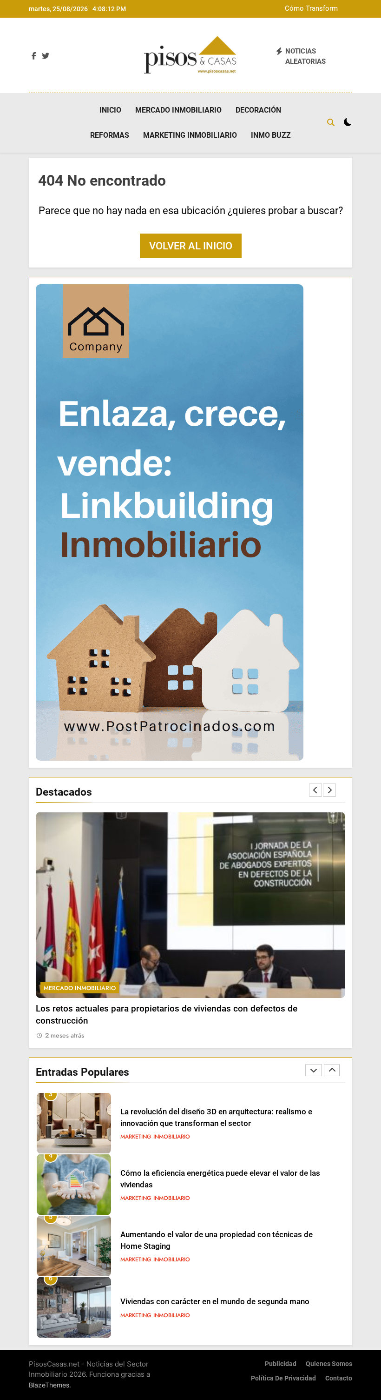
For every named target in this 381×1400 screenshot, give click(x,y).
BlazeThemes (49, 1385)
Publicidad (280, 1364)
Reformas (109, 135)
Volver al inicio (190, 246)
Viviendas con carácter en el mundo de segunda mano (214, 1301)
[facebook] (34, 56)
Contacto (338, 1378)
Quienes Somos (329, 1364)
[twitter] (45, 56)
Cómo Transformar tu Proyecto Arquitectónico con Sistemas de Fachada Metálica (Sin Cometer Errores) (304, 9)
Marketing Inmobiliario (190, 135)
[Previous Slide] (315, 790)
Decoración (258, 110)
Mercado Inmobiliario (178, 110)
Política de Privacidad (283, 1378)
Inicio (110, 110)
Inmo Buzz (271, 135)
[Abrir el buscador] (331, 122)
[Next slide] (329, 790)
